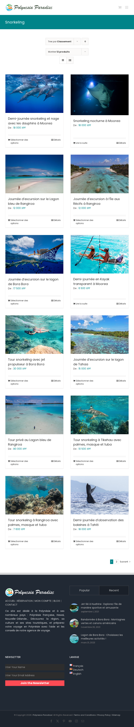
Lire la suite (81, 142)
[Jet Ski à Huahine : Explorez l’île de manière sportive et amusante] (74, 607)
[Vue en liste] (69, 60)
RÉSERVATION (25, 601)
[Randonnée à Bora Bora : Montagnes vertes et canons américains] (74, 623)
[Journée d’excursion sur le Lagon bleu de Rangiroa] (34, 174)
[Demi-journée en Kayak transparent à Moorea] (100, 254)
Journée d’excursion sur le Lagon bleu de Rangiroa (33, 201)
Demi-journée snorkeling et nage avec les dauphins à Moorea (33, 120)
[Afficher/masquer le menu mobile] (127, 7)
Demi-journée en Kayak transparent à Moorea (91, 281)
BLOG (57, 601)
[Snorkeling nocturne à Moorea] (100, 94)
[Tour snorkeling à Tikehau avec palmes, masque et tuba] (100, 415)
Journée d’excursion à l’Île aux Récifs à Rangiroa (96, 201)
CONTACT (11, 604)
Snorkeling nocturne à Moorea (96, 121)
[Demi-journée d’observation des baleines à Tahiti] (100, 495)
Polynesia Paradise (42, 715)
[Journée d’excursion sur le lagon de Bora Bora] (34, 254)
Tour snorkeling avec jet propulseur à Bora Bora (26, 361)
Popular (84, 590)
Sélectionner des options (19, 141)
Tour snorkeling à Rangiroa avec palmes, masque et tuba (33, 522)
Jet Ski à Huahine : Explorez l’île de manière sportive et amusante (101, 605)
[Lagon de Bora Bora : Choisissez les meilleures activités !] (74, 638)
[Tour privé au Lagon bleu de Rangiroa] (34, 415)
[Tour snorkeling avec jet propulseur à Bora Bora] (34, 334)
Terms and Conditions (85, 715)
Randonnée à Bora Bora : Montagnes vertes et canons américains (103, 621)
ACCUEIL (10, 601)
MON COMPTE (43, 601)
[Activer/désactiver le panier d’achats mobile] (120, 7)
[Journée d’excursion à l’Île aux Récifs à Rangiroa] (100, 174)
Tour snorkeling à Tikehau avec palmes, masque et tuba (97, 442)
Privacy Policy (103, 715)
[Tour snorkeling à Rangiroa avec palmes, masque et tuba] (34, 495)
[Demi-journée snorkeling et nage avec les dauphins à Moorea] (34, 93)
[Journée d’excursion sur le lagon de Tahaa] (100, 334)
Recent (114, 590)
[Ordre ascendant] (85, 41)
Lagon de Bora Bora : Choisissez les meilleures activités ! (102, 636)
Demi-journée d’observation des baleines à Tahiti (98, 522)
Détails (57, 139)
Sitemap (116, 715)
